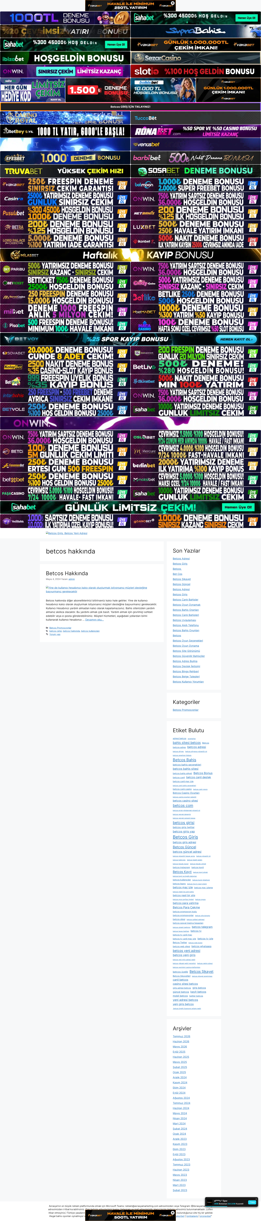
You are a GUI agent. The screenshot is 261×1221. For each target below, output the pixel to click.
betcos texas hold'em (181, 931)
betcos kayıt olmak (200, 872)
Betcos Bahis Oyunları (186, 630)
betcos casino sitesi (185, 800)
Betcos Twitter (180, 942)
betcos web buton (195, 943)
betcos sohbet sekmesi (196, 920)
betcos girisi (55, 631)
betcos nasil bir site (184, 895)
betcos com (183, 805)
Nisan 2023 (180, 1179)
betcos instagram (181, 867)
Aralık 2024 (180, 1077)
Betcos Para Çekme (186, 907)
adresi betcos (179, 738)
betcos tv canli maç (182, 934)
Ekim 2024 (179, 1087)
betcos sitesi (179, 919)
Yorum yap (54, 634)
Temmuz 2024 (181, 1103)
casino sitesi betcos (185, 983)
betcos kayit (198, 867)
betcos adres (179, 747)
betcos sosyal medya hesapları (188, 923)
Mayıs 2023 (180, 1174)
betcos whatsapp (201, 946)
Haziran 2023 (181, 1169)
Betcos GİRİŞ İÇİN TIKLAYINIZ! (130, 106)
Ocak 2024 (179, 1133)
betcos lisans (179, 883)
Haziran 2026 (181, 1041)
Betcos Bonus (203, 773)
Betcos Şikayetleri (181, 976)
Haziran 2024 (181, 1108)
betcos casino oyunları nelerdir (184, 797)
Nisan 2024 (180, 1118)
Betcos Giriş (180, 563)
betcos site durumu (202, 916)
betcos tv (196, 930)
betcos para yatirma (185, 903)
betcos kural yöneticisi (201, 880)
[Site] (65, 185)
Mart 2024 (179, 1123)
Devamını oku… (94, 619)
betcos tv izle (205, 938)
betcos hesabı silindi (198, 864)
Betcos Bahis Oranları (186, 609)
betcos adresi (196, 747)
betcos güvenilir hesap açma (184, 856)
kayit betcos (198, 991)
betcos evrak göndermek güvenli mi (186, 810)
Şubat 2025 (180, 1067)
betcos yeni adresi (186, 950)
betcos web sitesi (181, 946)
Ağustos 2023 (181, 1159)
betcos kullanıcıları (90, 631)
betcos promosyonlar (183, 915)
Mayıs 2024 (180, 1113)
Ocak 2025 (179, 1072)
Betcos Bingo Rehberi (186, 671)
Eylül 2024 (179, 1092)
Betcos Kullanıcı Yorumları (188, 681)
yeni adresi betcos (185, 1000)
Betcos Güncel (181, 584)
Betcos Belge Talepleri (186, 676)
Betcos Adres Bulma (185, 661)
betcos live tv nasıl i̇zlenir (197, 884)
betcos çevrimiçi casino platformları (186, 967)
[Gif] (130, 255)
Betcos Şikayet (182, 579)
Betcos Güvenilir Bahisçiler (189, 656)
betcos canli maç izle (183, 781)
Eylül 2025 (179, 1051)
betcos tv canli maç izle (184, 938)
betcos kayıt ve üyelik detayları (185, 876)
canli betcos (180, 979)
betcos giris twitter (184, 827)
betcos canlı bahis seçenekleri (184, 786)
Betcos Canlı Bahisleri (186, 615)
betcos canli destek (198, 777)
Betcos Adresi (181, 558)
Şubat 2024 (180, 1128)
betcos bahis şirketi (182, 773)
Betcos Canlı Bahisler (185, 599)
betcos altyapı (178, 751)
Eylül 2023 (179, 1154)
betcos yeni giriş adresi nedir (184, 960)
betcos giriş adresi (184, 842)
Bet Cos (177, 574)
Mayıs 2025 (180, 1062)
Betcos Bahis (184, 759)
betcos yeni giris (184, 955)
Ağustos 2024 (181, 1097)
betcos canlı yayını (200, 789)
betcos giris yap (184, 831)
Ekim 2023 (179, 1149)
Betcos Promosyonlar (60, 627)
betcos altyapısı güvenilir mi (196, 751)
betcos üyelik (180, 971)
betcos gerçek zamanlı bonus (184, 818)
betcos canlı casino (182, 789)
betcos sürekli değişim (181, 927)
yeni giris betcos (183, 1004)
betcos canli (179, 777)
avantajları (192, 739)
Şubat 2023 (180, 1190)
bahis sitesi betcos (187, 742)
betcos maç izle (183, 887)
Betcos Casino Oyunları (186, 792)
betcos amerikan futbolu (182, 755)
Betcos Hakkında (67, 573)
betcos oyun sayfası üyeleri (183, 899)
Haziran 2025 (181, 1056)
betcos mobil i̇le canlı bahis (183, 892)
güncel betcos (181, 991)
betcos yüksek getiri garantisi (184, 963)
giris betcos (199, 987)
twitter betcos (196, 996)
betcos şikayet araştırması (202, 976)
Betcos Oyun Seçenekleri (188, 640)
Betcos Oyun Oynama (186, 645)
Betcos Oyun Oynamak (186, 604)
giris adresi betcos (182, 988)
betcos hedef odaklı (194, 860)
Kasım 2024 (180, 1082)
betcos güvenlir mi (203, 856)
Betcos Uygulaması (184, 620)
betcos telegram (202, 926)
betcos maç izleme (203, 887)
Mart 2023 (179, 1185)
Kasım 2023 (180, 1144)
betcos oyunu (200, 899)
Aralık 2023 (180, 1138)
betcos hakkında (71, 631)
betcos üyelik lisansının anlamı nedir (187, 1009)
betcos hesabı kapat (180, 864)
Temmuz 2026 (181, 1036)
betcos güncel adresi (187, 852)
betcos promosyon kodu (185, 911)
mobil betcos (180, 995)
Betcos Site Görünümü (186, 650)
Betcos (177, 568)
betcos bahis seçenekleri (187, 764)
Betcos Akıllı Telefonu (186, 625)
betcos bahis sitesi (185, 769)
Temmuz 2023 (181, 1164)
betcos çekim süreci (205, 963)
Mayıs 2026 (180, 1046)
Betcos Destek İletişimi (186, 666)
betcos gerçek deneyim (182, 814)
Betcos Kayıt (182, 872)
